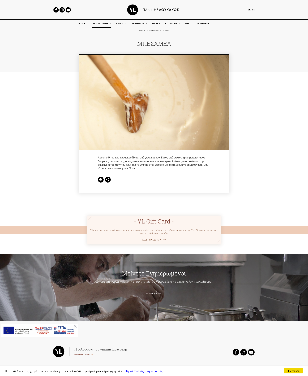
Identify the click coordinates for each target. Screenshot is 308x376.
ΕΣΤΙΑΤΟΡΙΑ (171, 23)
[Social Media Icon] (56, 9)
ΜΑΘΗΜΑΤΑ (138, 23)
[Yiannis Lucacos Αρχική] (154, 9)
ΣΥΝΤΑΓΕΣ (81, 23)
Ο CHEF (156, 23)
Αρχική (142, 30)
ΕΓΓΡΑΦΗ (151, 293)
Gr (249, 9)
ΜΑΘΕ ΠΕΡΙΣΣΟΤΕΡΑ (151, 240)
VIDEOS (120, 23)
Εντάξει (293, 371)
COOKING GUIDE (100, 23)
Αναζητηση (226, 23)
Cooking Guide (155, 30)
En (253, 9)
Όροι (167, 30)
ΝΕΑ (187, 23)
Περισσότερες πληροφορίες (144, 371)
